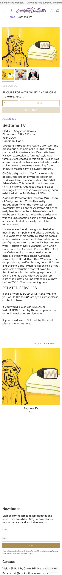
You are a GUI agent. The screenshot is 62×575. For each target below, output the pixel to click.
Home (11, 17)
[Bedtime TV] (31, 376)
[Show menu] (4, 10)
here (44, 282)
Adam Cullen (9, 118)
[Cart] (58, 10)
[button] (10, 10)
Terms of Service (19, 553)
